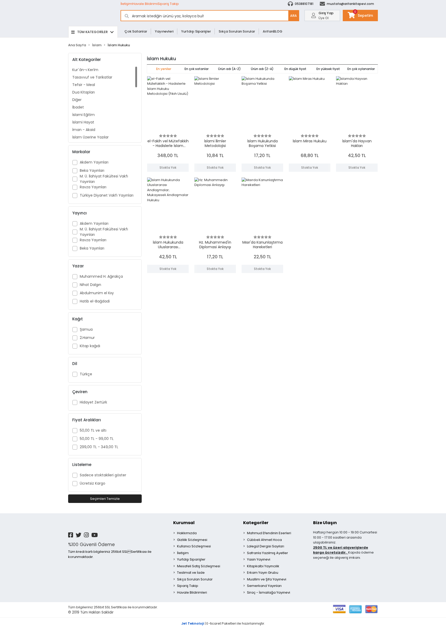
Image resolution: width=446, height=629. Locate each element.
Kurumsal (184, 523)
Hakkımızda (187, 533)
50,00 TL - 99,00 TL (97, 438)
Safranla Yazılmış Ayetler (267, 552)
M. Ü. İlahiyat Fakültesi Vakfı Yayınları (104, 179)
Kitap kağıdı (90, 345)
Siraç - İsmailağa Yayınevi (268, 592)
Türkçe (86, 374)
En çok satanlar (197, 69)
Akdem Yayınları (94, 162)
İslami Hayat (83, 122)
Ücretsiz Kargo (92, 483)
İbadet (78, 107)
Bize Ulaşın (325, 523)
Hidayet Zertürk (93, 402)
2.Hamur (87, 337)
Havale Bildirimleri (192, 592)
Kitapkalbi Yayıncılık (263, 566)
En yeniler (163, 69)
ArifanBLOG (272, 31)
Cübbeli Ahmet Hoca (264, 539)
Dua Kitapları (83, 92)
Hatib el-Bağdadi (95, 301)
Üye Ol (323, 18)
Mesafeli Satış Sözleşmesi (198, 566)
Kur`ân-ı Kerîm (85, 69)
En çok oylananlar (361, 69)
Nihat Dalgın (90, 284)
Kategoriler (255, 523)
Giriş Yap (325, 13)
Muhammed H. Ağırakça (101, 276)
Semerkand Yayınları (264, 585)
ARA (293, 15)
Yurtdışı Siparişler (196, 31)
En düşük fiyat (295, 69)
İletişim (126, 3)
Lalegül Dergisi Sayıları (265, 546)
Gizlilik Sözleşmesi (192, 539)
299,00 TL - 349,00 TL (99, 446)
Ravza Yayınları (93, 187)
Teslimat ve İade (191, 572)
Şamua (86, 329)
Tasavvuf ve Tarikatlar (92, 77)
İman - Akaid (83, 129)
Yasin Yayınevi (258, 559)
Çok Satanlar (135, 31)
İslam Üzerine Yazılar (90, 137)
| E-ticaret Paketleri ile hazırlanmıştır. (223, 623)
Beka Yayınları (92, 170)
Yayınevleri (164, 31)
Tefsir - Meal (83, 84)
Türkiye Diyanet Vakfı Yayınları (106, 195)
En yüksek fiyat (328, 69)
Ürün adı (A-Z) (229, 69)
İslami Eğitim (83, 114)
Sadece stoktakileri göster (103, 475)
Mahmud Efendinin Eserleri (269, 533)
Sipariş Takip (168, 3)
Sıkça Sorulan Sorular (237, 31)
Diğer (77, 99)
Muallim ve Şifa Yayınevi (266, 579)
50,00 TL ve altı (93, 430)
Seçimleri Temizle (105, 498)
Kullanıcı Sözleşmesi (194, 546)
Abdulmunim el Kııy (97, 293)
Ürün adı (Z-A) (262, 69)
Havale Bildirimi (145, 3)
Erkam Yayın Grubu (262, 572)
